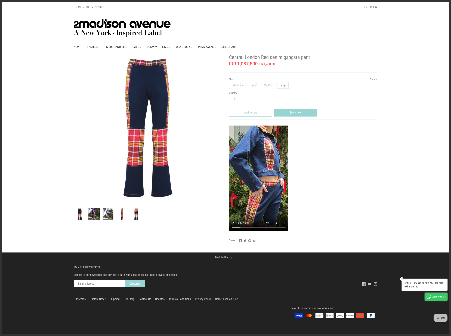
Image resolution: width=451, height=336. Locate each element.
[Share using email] (254, 240)
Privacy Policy (203, 299)
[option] (80, 214)
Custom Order (98, 299)
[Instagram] (375, 284)
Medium (268, 85)
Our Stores (80, 299)
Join (86, 7)
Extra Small (237, 85)
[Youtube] (369, 284)
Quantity (233, 92)
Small (254, 85)
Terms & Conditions (180, 299)
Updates (160, 299)
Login (77, 7)
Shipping (115, 299)
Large (283, 85)
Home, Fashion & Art (226, 299)
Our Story (129, 299)
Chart (372, 79)
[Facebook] (364, 284)
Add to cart (250, 112)
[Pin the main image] (249, 240)
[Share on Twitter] (245, 240)
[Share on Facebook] (240, 240)
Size (231, 79)
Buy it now (295, 112)
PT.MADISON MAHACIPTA (321, 308)
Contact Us (145, 299)
